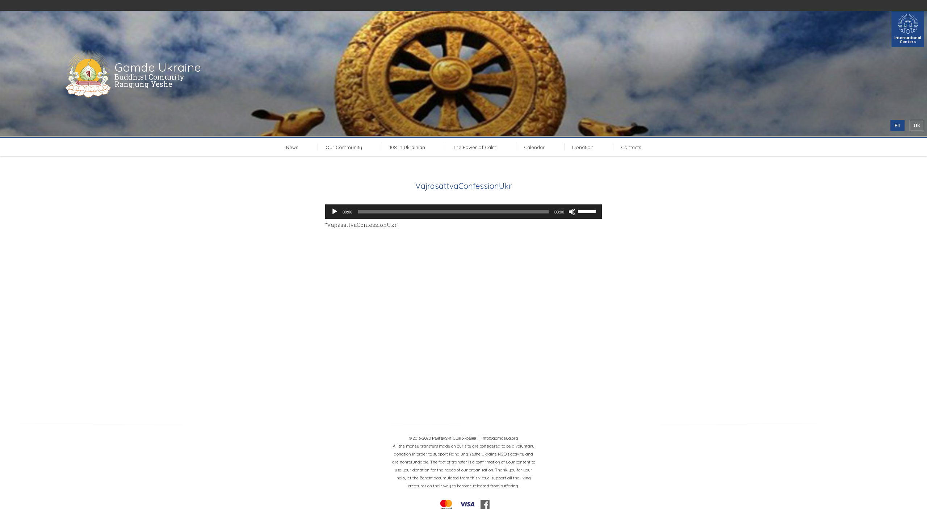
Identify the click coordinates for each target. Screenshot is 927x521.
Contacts (631, 147)
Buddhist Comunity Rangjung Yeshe (149, 80)
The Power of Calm (474, 147)
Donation (582, 147)
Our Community (344, 147)
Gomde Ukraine (157, 67)
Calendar (534, 147)
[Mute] (572, 211)
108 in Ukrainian (407, 147)
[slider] (588, 210)
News (292, 147)
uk (917, 125)
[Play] (334, 211)
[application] (463, 211)
